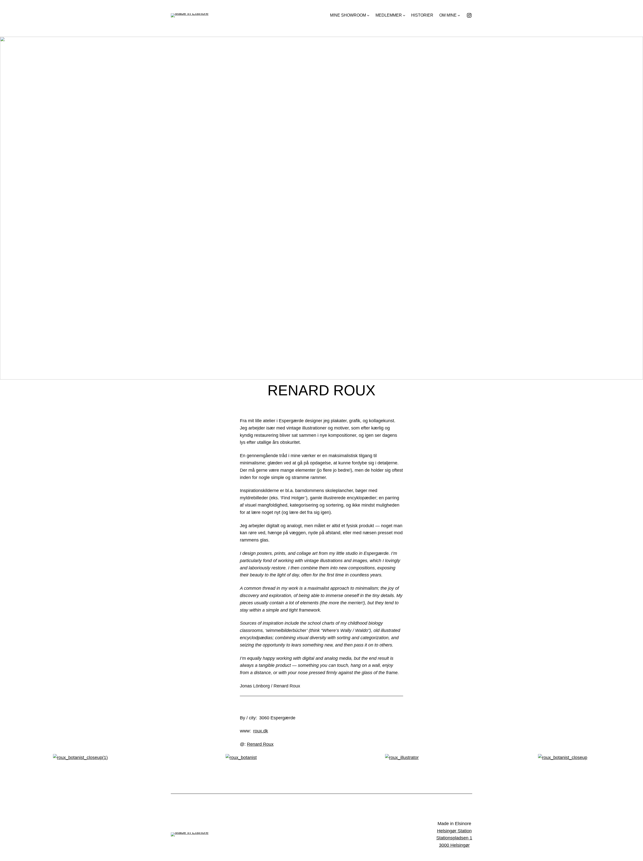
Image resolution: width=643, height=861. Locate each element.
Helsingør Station (454, 830)
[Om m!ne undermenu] (459, 15)
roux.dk (260, 730)
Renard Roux (260, 744)
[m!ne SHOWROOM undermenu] (368, 15)
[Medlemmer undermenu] (404, 15)
